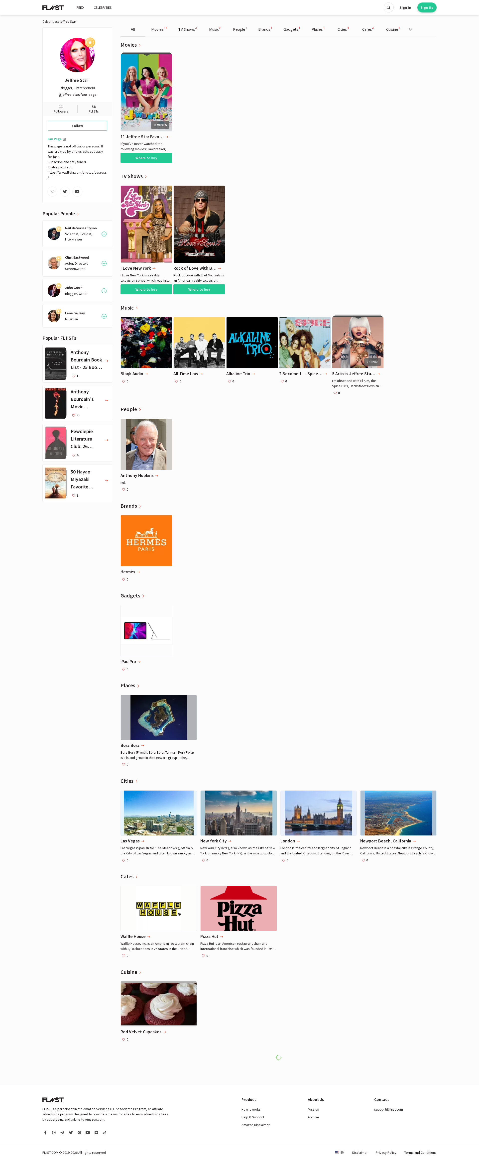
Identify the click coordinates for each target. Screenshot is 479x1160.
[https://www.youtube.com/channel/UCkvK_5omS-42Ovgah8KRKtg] (77, 192)
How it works (251, 1109)
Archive (313, 1117)
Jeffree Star (76, 80)
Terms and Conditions (420, 1152)
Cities (343, 29)
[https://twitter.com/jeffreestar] (65, 192)
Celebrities (50, 21)
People (240, 29)
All (133, 29)
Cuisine (393, 29)
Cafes (368, 29)
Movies (159, 29)
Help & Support (252, 1117)
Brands (265, 29)
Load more (281, 1057)
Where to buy (146, 158)
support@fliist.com (388, 1109)
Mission (313, 1109)
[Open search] (388, 7)
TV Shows (187, 29)
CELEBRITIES (103, 7)
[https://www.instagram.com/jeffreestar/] (52, 192)
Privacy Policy (386, 1152)
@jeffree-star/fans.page (77, 94)
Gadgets (291, 29)
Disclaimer (360, 1152)
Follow (77, 125)
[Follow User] (104, 234)
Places (318, 29)
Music (215, 29)
